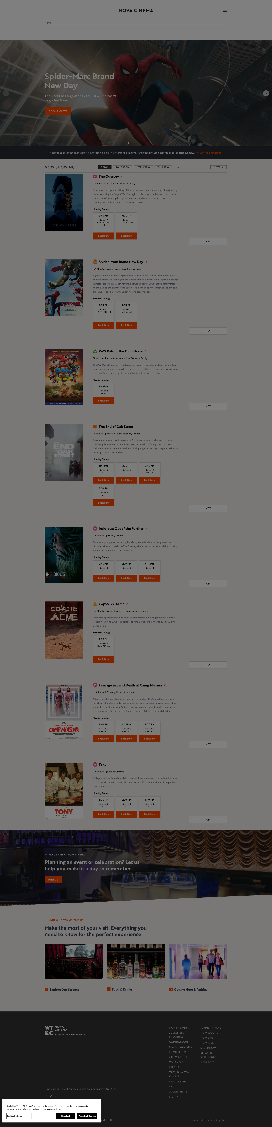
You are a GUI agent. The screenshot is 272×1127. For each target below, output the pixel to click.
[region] (51, 1110)
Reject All (65, 1116)
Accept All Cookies (87, 1116)
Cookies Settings (14, 1116)
